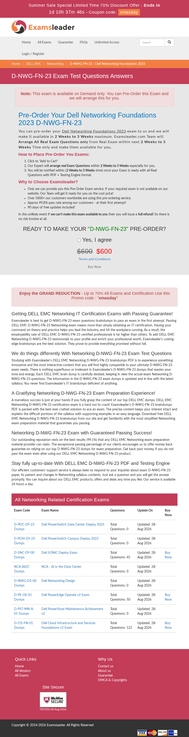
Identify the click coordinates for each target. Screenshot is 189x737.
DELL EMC (33, 64)
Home (26, 42)
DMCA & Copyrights (112, 680)
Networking (55, 64)
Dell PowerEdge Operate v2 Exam (65, 595)
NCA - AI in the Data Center (61, 567)
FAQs (84, 42)
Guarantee (65, 42)
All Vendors (23, 671)
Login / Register (33, 54)
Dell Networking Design (58, 581)
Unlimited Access (106, 42)
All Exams (44, 42)
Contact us (105, 666)
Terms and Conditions (94, 259)
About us (104, 671)
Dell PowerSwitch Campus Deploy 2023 (69, 538)
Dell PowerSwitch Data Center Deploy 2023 (72, 524)
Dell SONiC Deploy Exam (59, 552)
